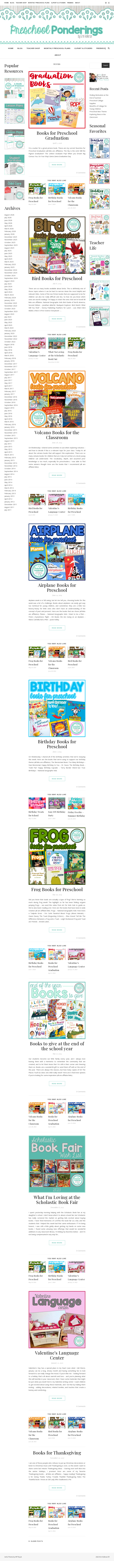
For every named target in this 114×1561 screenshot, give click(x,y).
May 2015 (8, 449)
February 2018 (10, 358)
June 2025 (8, 253)
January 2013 (9, 496)
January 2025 (9, 267)
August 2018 (9, 344)
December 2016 (10, 397)
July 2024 (7, 284)
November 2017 (10, 366)
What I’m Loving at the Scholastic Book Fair (56, 355)
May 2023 (8, 322)
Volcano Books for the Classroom (57, 434)
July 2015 (7, 444)
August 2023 (9, 314)
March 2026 (9, 228)
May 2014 (8, 482)
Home (6, 3)
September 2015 (11, 438)
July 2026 (7, 217)
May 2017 (8, 383)
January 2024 (9, 300)
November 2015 (10, 433)
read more (57, 165)
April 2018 (8, 352)
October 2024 (9, 275)
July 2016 (7, 410)
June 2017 (8, 380)
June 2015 (8, 446)
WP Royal (18, 1557)
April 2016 (8, 419)
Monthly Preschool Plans (39, 3)
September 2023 (11, 311)
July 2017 (7, 377)
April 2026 (8, 226)
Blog (12, 3)
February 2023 (10, 331)
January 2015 (9, 460)
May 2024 (8, 289)
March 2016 (9, 421)
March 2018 (9, 355)
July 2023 (7, 317)
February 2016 (10, 424)
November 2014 (10, 466)
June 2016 (8, 413)
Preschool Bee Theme (98, 111)
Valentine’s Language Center (57, 1355)
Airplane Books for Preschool (57, 587)
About (77, 3)
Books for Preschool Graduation (57, 135)
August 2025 (9, 248)
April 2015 (8, 452)
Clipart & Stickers (58, 3)
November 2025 (10, 239)
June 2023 (8, 319)
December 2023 (10, 303)
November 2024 (10, 273)
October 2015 (9, 435)
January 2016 (9, 427)
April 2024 (8, 292)
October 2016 (9, 402)
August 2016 (9, 408)
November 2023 (10, 306)
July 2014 (7, 477)
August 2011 (9, 507)
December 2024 (10, 270)
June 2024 (8, 286)
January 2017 (9, 394)
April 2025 (8, 259)
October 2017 (9, 369)
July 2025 (7, 250)
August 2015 (9, 441)
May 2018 (8, 350)
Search (105, 65)
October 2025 (9, 242)
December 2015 (10, 430)
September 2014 (11, 471)
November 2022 (10, 339)
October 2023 (9, 308)
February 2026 (10, 231)
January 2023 (9, 333)
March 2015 (9, 455)
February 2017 (10, 391)
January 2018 (9, 361)
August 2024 (9, 281)
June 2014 (8, 479)
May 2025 (8, 256)
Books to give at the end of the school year (57, 1045)
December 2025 (10, 237)
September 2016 (11, 405)
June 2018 (8, 347)
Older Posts (36, 1541)
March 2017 (9, 388)
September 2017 (11, 372)
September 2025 (11, 245)
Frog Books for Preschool (57, 889)
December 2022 (10, 336)
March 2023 (9, 328)
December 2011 (10, 504)
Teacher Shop (21, 3)
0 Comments (80, 172)
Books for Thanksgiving (57, 1453)
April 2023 (8, 325)
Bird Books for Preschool (57, 278)
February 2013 (10, 493)
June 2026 (8, 220)
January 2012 (9, 502)
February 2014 (10, 490)
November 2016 (10, 399)
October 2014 (9, 468)
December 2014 (10, 463)
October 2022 (9, 342)
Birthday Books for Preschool (57, 743)
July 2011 (7, 510)
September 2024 (11, 278)
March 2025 (9, 262)
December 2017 (10, 364)
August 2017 (9, 375)
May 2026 (8, 223)
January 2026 (9, 234)
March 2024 (9, 295)
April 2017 (8, 386)
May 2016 (8, 416)
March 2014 (9, 488)
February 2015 (10, 457)
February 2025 (10, 264)
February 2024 (10, 297)
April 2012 (8, 499)
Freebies (70, 3)
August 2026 (9, 215)
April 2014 (8, 485)
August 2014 (9, 474)
